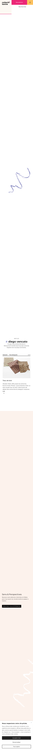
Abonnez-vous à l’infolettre (11, 606)
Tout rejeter (16, 746)
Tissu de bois (7, 380)
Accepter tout (16, 738)
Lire (4, 391)
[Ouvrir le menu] (30, 2)
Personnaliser (17, 742)
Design (5, 355)
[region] (16, 735)
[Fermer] (31, 723)
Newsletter (19, 2)
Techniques (13, 355)
